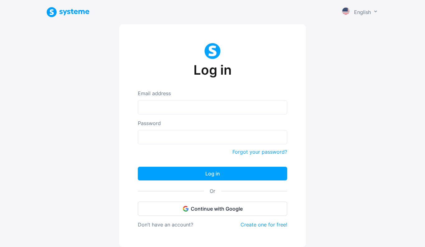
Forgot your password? (259, 152)
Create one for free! (264, 224)
